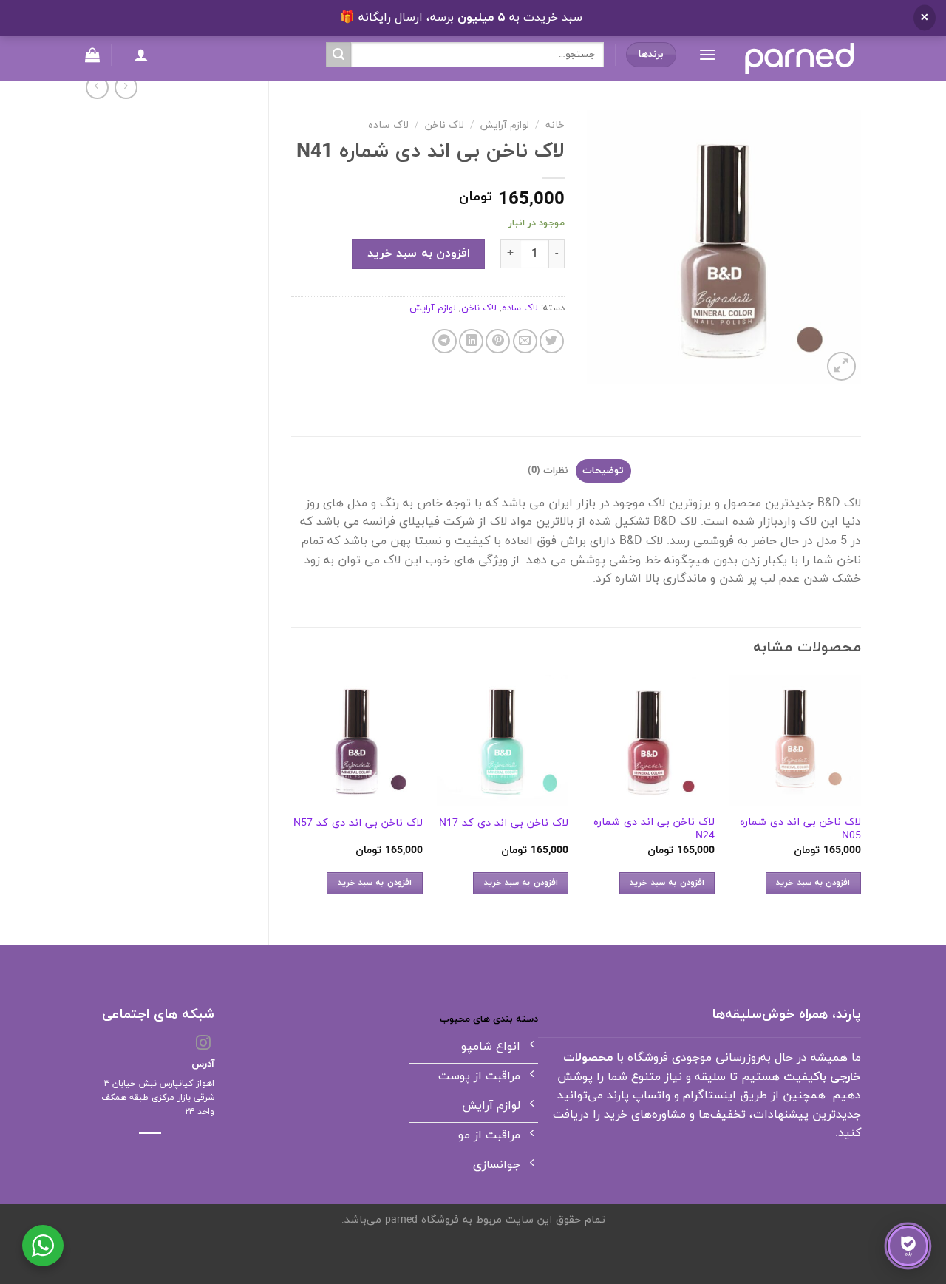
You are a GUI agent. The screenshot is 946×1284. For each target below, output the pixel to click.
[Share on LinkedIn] (471, 341)
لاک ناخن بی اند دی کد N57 (358, 824)
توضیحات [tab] (603, 471)
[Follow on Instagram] (203, 1044)
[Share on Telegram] (444, 341)
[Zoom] (841, 366)
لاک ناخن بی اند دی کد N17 (503, 824)
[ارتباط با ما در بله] (908, 1246)
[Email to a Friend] (525, 341)
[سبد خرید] (92, 54)
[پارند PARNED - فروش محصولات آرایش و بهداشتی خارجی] (799, 58)
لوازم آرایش (504, 125)
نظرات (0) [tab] (548, 471)
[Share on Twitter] (552, 341)
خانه (555, 125)
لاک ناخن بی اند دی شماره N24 (654, 829)
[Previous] (860, 798)
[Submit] (338, 54)
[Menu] (707, 54)
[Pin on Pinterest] (498, 341)
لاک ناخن (444, 125)
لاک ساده (388, 125)
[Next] (292, 798)
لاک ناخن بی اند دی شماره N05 (800, 829)
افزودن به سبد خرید (418, 253)
